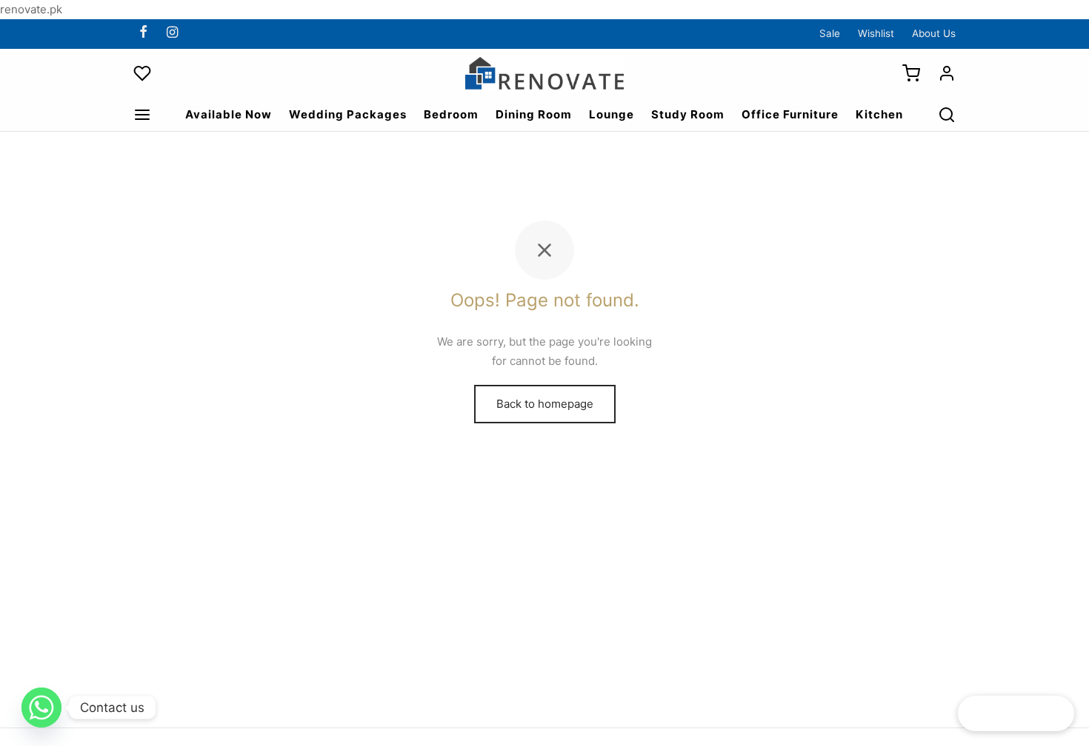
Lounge (611, 114)
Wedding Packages (348, 114)
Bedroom (451, 114)
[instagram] (172, 33)
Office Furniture (790, 114)
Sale (829, 33)
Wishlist (876, 33)
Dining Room (534, 114)
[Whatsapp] (41, 707)
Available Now (228, 114)
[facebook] (143, 33)
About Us (934, 33)
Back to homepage (544, 404)
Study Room (688, 114)
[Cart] (911, 73)
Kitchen (879, 114)
